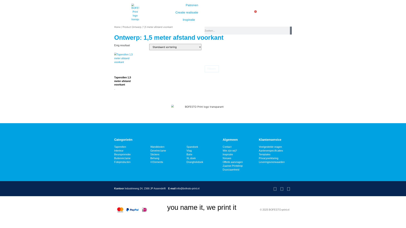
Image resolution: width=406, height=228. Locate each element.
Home (117, 27)
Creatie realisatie (186, 12)
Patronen (192, 5)
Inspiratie (189, 19)
